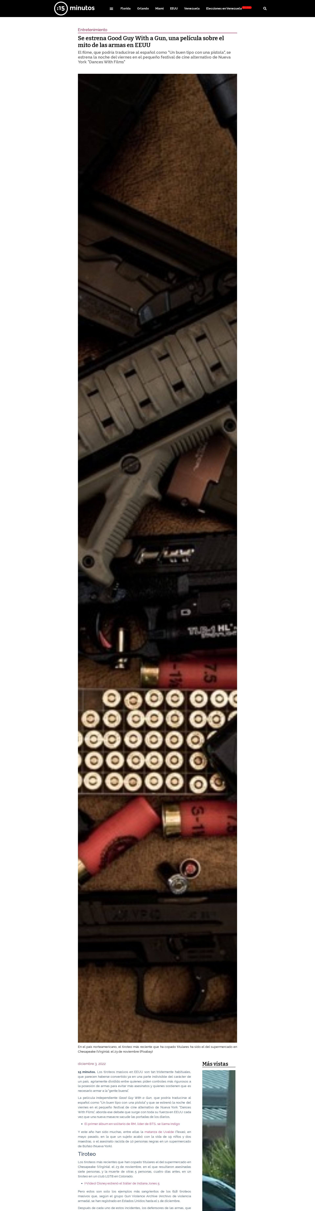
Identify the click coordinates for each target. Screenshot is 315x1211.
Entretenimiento (92, 29)
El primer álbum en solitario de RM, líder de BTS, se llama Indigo (132, 1124)
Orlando (143, 8)
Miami (159, 8)
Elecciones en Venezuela (228, 8)
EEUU (174, 8)
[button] (111, 8)
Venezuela (192, 8)
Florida (126, 8)
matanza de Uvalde (159, 1132)
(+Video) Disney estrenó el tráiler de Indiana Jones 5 (121, 1183)
